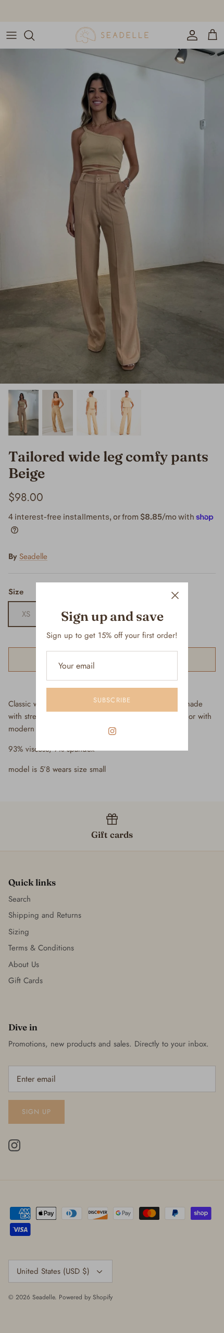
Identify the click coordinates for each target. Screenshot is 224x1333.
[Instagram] (112, 731)
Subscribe (111, 700)
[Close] (175, 595)
